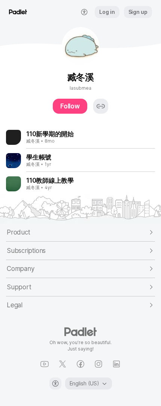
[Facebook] (80, 363)
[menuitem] (84, 12)
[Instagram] (98, 363)
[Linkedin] (116, 363)
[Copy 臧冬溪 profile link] (100, 106)
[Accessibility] (55, 383)
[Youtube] (44, 363)
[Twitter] (62, 363)
